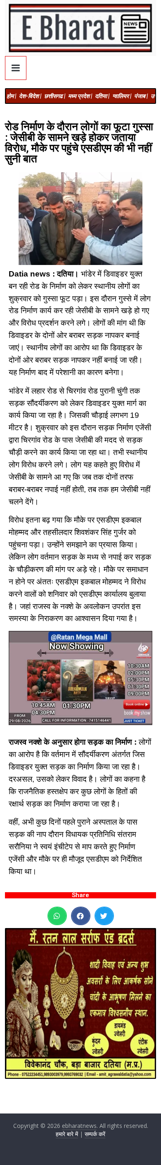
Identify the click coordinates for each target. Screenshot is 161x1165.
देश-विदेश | (30, 96)
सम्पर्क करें (95, 1134)
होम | (11, 96)
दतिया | (102, 96)
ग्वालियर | (121, 96)
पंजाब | (141, 96)
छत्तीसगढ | (54, 96)
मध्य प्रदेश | (80, 96)
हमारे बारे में (67, 1134)
